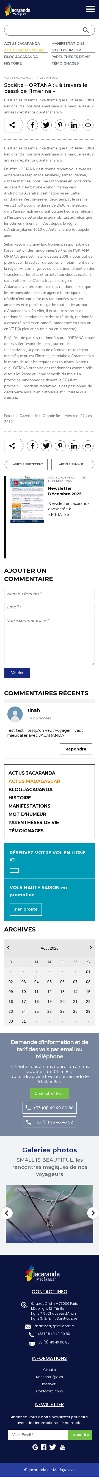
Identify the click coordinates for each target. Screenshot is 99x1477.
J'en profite (25, 909)
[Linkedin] (60, 124)
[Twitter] (46, 124)
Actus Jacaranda (22, 43)
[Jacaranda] (17, 6)
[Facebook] (32, 124)
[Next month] (91, 947)
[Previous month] (8, 947)
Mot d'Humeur (66, 50)
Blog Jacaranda (21, 57)
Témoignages (65, 63)
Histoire (13, 63)
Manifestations (68, 43)
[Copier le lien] (88, 124)
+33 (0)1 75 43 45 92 (53, 1122)
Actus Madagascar (24, 50)
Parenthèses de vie (70, 57)
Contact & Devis (50, 1093)
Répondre (75, 749)
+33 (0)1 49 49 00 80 (53, 1107)
